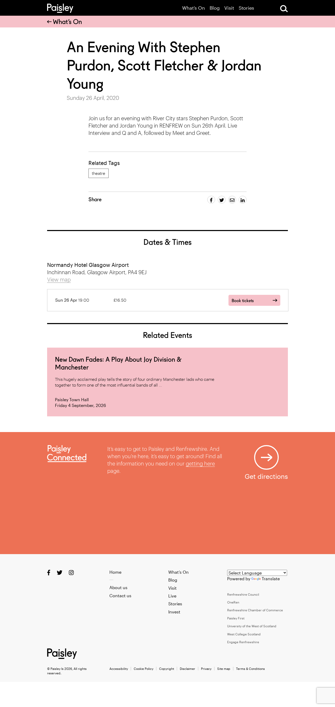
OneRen (233, 602)
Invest (174, 611)
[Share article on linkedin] (243, 200)
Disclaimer (187, 668)
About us (118, 587)
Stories (246, 7)
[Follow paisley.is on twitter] (59, 572)
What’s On (193, 7)
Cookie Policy (143, 668)
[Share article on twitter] (222, 200)
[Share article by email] (232, 200)
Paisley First (235, 618)
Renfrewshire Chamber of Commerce (255, 610)
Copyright (166, 668)
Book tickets (243, 300)
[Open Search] (284, 8)
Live (172, 595)
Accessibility (118, 668)
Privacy (206, 668)
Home (115, 572)
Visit (229, 7)
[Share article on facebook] (211, 200)
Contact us (120, 595)
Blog (215, 7)
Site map (223, 668)
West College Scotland (244, 634)
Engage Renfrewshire (243, 642)
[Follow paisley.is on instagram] (71, 572)
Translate (271, 578)
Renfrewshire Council (243, 594)
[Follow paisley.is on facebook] (48, 572)
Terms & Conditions (250, 668)
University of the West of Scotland (251, 626)
